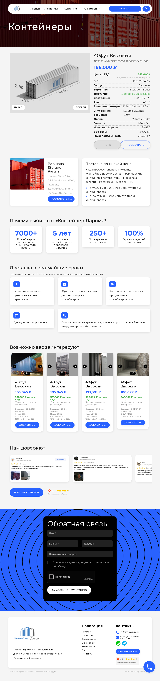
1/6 (27, 373)
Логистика (51, 8)
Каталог (86, 632)
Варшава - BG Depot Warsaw (59, 410)
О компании (92, 8)
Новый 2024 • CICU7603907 (56, 415)
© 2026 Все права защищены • (22, 672)
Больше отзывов (26, 492)
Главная (35, 8)
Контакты (36, 18)
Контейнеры (88, 646)
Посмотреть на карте (61, 199)
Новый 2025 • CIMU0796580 (91, 415)
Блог (84, 650)
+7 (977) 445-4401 (129, 632)
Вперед (81, 107)
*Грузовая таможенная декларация (133, 78)
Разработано (45, 672)
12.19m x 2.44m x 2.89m (25, 419)
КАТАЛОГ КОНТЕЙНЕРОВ (125, 9)
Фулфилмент (71, 8)
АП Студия (51, 672)
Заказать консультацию (69, 590)
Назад (18, 107)
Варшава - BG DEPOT (131, 409)
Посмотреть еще (136, 146)
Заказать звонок (127, 651)
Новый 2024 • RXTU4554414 (21, 415)
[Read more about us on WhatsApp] (118, 643)
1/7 (133, 373)
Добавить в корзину (27, 425)
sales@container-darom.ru (129, 637)
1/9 (62, 373)
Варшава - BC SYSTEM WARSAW (25, 410)
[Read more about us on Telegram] (124, 643)
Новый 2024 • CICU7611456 (127, 412)
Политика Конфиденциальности (137, 672)
